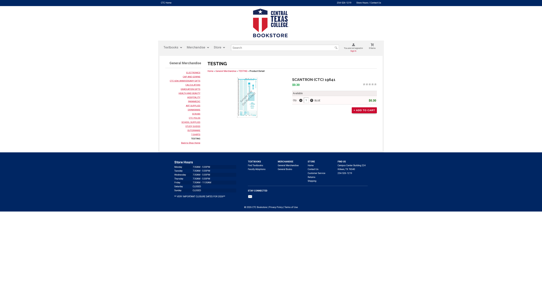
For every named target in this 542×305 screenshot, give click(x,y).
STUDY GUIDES (192, 126)
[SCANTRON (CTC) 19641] (247, 98)
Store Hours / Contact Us (368, 2)
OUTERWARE (193, 130)
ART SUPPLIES (193, 105)
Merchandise (196, 47)
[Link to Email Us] (250, 197)
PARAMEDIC (194, 101)
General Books (285, 169)
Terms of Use (291, 207)
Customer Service (316, 173)
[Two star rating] (367, 84)
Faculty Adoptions (256, 169)
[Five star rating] (376, 84)
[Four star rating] (373, 84)
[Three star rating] (370, 84)
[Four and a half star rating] (374, 84)
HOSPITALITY (193, 97)
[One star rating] (365, 84)
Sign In (353, 51)
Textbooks (170, 47)
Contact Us (313, 169)
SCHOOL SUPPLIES (191, 122)
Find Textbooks (255, 165)
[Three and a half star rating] (372, 84)
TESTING (195, 138)
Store (217, 47)
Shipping (312, 181)
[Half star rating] (363, 84)
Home (210, 71)
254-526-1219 (344, 2)
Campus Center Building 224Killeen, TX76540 (352, 167)
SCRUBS (196, 114)
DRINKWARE (194, 110)
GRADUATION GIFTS (190, 89)
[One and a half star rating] (366, 84)
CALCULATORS (192, 85)
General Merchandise (226, 71)
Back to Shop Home (190, 143)
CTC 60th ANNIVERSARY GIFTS (185, 81)
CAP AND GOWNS (191, 77)
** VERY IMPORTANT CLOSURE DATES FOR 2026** (199, 196)
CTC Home (166, 2)
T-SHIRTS (195, 134)
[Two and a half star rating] (369, 84)
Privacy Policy (276, 207)
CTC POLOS (194, 118)
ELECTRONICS (193, 72)
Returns (311, 177)
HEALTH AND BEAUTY (189, 93)
